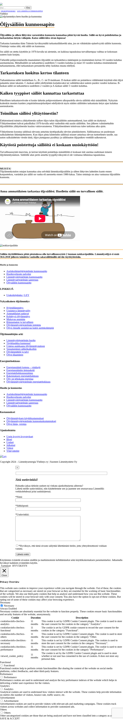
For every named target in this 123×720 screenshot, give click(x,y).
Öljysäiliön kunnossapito (18, 282)
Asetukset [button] (6, 565)
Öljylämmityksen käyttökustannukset (25, 418)
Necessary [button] (5, 602)
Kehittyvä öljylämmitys (18, 316)
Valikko (4, 13)
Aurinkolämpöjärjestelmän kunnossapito (26, 271)
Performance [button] (6, 674)
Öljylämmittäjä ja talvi (17, 351)
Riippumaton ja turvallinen (19, 322)
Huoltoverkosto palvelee (18, 274)
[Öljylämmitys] (1, 4)
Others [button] (3, 709)
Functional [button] (5, 662)
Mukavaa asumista (15, 319)
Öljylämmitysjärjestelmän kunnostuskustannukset (31, 421)
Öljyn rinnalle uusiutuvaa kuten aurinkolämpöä (30, 328)
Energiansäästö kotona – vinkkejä (23, 367)
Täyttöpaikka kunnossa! (18, 343)
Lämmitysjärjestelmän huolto (21, 340)
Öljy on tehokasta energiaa (19, 378)
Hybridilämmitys (14, 307)
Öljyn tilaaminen (14, 354)
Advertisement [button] (7, 697)
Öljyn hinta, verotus (16, 424)
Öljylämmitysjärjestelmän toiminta (23, 325)
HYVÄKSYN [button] (19, 565)
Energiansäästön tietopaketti (20, 370)
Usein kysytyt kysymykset (19, 436)
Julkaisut (10, 445)
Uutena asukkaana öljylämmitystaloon (25, 346)
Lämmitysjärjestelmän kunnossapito (24, 277)
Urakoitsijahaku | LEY (17, 295)
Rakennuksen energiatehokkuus (22, 376)
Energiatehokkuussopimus (19, 373)
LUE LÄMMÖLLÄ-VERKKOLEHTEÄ (30, 11)
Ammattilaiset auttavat (17, 313)
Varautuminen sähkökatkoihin (21, 349)
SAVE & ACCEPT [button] (10, 718)
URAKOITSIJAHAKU (8, 11)
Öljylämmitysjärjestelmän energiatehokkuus (28, 381)
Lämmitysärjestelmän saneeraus (22, 279)
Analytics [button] (5, 686)
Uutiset (10, 442)
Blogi (9, 439)
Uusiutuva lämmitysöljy (18, 310)
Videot (9, 448)
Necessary (9, 605)
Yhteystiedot (12, 451)
